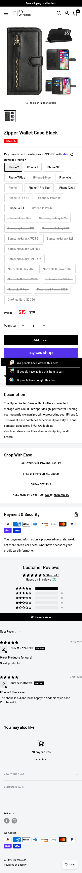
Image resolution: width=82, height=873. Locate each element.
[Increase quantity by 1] (44, 325)
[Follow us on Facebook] (7, 821)
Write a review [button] (41, 617)
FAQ (47, 494)
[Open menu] (6, 13)
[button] (24, 588)
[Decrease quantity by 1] (23, 325)
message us (61, 494)
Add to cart (41, 340)
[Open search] (59, 13)
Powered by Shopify (15, 864)
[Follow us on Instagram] (14, 821)
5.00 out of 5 (51, 575)
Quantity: (10, 325)
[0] (74, 13)
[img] (9, 642)
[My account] (67, 13)
